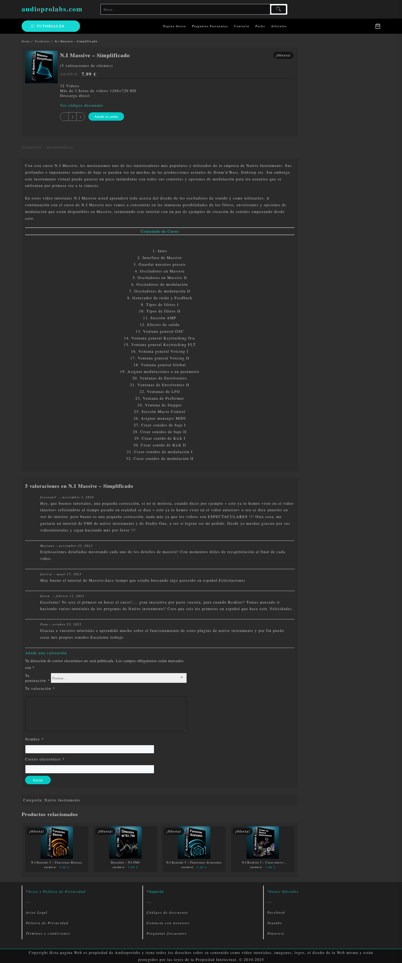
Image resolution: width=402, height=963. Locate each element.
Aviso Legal (36, 912)
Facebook (276, 912)
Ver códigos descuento (81, 105)
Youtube (274, 922)
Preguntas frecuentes (167, 933)
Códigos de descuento (167, 912)
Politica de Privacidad (47, 922)
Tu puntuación (37, 678)
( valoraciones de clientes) (86, 65)
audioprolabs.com (52, 8)
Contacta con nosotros (168, 922)
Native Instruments (62, 799)
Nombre (34, 739)
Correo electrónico (45, 759)
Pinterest (275, 933)
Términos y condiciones (48, 933)
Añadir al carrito (106, 116)
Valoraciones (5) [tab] (59, 147)
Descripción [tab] (31, 147)
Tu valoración (40, 688)
